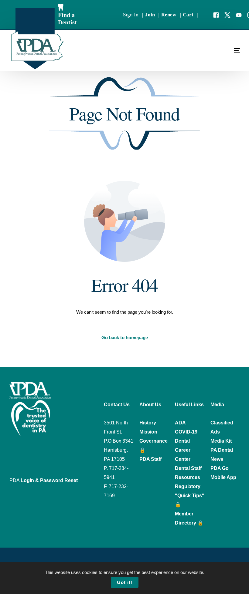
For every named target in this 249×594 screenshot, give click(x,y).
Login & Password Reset (49, 480)
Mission (148, 431)
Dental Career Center (182, 450)
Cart (188, 15)
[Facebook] (216, 14)
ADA (180, 422)
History (147, 422)
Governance (153, 441)
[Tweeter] (227, 14)
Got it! (124, 582)
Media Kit (221, 441)
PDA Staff (150, 459)
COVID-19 (186, 431)
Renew (168, 15)
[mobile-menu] (225, 50)
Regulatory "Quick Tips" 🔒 (189, 495)
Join (150, 15)
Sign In (130, 14)
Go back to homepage (124, 337)
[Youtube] (238, 14)
